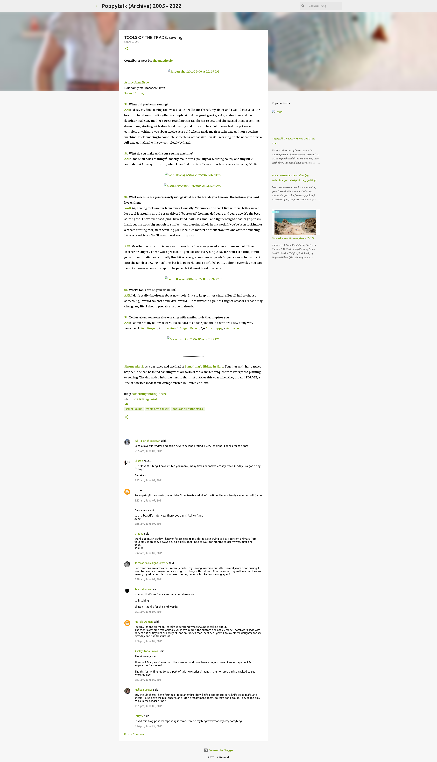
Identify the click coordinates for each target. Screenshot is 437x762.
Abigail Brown (189, 328)
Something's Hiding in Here (204, 366)
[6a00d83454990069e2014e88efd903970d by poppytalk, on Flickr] (193, 186)
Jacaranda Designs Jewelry (151, 563)
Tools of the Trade (157, 409)
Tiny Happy (214, 328)
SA (126, 104)
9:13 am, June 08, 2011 (149, 679)
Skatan (139, 460)
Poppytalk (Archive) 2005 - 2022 (142, 6)
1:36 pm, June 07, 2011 (149, 641)
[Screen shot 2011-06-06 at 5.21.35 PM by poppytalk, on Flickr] (193, 71)
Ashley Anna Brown (137, 82)
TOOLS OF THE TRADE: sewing (188, 409)
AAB (127, 109)
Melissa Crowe (143, 689)
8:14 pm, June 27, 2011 (149, 726)
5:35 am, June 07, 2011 (149, 451)
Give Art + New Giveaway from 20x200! (293, 238)
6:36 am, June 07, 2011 (149, 523)
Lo (136, 490)
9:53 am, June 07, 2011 (149, 611)
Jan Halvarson (143, 589)
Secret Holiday (134, 93)
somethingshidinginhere (149, 394)
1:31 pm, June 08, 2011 (149, 706)
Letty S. (139, 715)
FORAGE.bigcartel (145, 399)
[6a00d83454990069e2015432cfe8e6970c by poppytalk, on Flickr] (193, 175)
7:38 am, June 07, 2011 (149, 579)
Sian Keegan (148, 328)
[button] (126, 48)
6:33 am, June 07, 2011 (149, 500)
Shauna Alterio (162, 60)
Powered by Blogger (220, 750)
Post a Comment (134, 734)
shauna (139, 533)
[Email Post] (126, 405)
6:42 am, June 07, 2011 (149, 553)
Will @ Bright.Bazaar (147, 440)
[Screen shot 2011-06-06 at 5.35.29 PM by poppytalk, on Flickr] (193, 339)
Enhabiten (169, 328)
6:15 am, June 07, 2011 (149, 480)
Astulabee (232, 328)
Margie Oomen (144, 621)
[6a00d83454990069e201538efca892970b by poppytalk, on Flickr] (193, 279)
